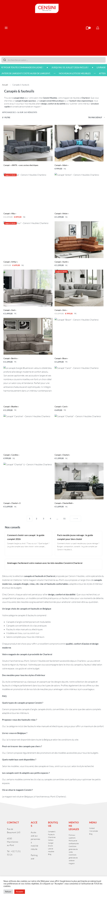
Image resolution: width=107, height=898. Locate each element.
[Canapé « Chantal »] (79, 432)
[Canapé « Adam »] (79, 143)
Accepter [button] (19, 891)
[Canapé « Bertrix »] (28, 336)
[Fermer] (104, 60)
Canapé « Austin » (62, 262)
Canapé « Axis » (61, 310)
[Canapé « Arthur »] (28, 239)
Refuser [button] (8, 891)
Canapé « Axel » (9, 310)
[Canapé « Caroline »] (28, 432)
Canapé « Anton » (62, 213)
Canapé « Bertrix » (10, 358)
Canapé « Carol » (61, 406)
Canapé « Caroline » (11, 455)
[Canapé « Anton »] (79, 191)
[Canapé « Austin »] (79, 239)
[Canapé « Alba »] (28, 191)
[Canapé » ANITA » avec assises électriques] (28, 143)
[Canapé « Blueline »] (28, 384)
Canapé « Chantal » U (11, 503)
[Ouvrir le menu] (6, 27)
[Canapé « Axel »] (28, 288)
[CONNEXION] (97, 27)
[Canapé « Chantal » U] (28, 481)
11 (64, 518)
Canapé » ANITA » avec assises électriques (20, 165)
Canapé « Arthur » (10, 262)
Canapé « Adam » (61, 165)
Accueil (5, 85)
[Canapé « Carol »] (79, 384)
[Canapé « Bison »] (79, 336)
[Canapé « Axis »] (79, 288)
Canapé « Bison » (61, 358)
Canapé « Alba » (9, 213)
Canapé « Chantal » (62, 455)
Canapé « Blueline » (11, 406)
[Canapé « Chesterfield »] (79, 481)
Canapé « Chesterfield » (64, 503)
